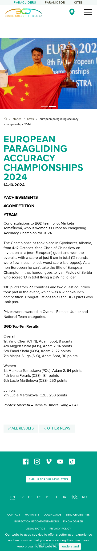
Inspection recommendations (36, 521)
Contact (13, 514)
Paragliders (25, 2)
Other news (58, 428)
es (39, 497)
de (30, 497)
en (12, 497)
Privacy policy (60, 528)
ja (64, 497)
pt (48, 497)
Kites (78, 2)
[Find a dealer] (72, 11)
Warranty (32, 514)
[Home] (5, 119)
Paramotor (55, 2)
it (56, 497)
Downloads (52, 514)
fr (22, 497)
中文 (74, 497)
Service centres (78, 514)
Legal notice (35, 528)
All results (22, 428)
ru (84, 497)
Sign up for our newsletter (48, 479)
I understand (70, 546)
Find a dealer (73, 521)
